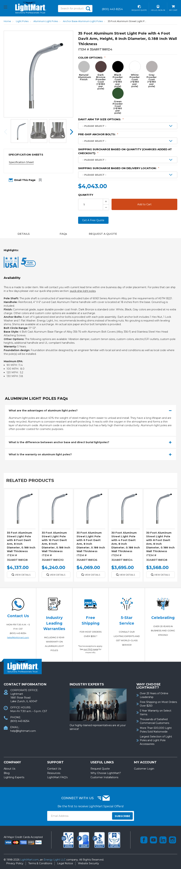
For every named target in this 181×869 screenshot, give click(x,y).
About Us (9, 768)
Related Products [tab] (30, 480)
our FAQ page (91, 649)
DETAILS (23, 233)
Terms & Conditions (40, 863)
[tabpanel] (21, 536)
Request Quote (100, 768)
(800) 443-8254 (18, 633)
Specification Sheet (21, 162)
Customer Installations (104, 777)
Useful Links (102, 762)
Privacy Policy (14, 863)
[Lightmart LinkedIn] (163, 840)
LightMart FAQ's (57, 777)
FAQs (63, 233)
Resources (53, 773)
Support (55, 762)
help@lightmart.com (18, 637)
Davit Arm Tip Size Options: (101, 119)
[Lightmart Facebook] (144, 840)
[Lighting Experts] (83, 839)
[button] (38, 154)
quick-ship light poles (83, 291)
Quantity (85, 194)
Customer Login (144, 768)
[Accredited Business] (99, 839)
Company (12, 762)
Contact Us (54, 768)
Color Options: (92, 57)
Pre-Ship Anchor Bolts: (98, 134)
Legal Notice (65, 863)
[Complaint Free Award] (114, 839)
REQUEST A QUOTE (103, 233)
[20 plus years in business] (68, 839)
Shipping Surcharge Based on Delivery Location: (118, 168)
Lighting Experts (14, 777)
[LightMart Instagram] (172, 840)
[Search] (88, 8)
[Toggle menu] (8, 7)
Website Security (88, 863)
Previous (6, 131)
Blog (7, 773)
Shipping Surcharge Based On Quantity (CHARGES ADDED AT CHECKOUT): (125, 151)
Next (70, 131)
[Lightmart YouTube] (153, 840)
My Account (145, 762)
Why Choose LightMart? (105, 773)
